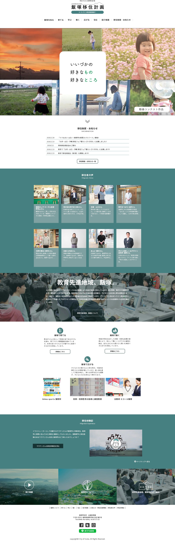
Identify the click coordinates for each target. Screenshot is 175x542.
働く (78, 20)
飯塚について (55, 508)
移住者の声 (111, 508)
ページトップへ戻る (143, 461)
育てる (61, 20)
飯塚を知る (49, 20)
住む (96, 20)
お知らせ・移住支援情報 (98, 508)
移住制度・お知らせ (122, 20)
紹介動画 (105, 20)
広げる (87, 20)
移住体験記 (120, 508)
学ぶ (70, 20)
